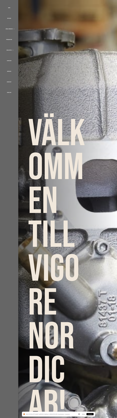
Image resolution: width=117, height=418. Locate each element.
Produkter (9, 39)
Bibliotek (9, 50)
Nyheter (9, 60)
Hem (9, 7)
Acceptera (90, 414)
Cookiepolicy (67, 414)
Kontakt (9, 82)
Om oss (9, 18)
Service (9, 71)
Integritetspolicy (61, 414)
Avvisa (83, 414)
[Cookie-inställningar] (79, 414)
